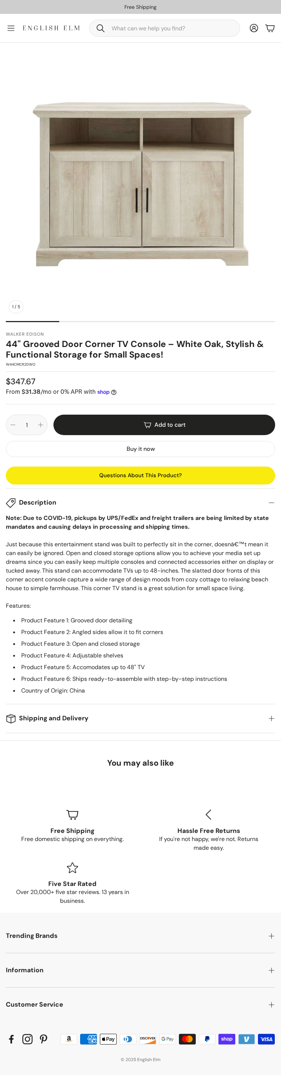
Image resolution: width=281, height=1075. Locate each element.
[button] (165, 28)
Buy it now (141, 449)
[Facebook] (11, 1039)
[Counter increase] (40, 424)
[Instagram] (27, 1039)
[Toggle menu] (11, 28)
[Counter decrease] (12, 424)
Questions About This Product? (140, 475)
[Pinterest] (43, 1039)
